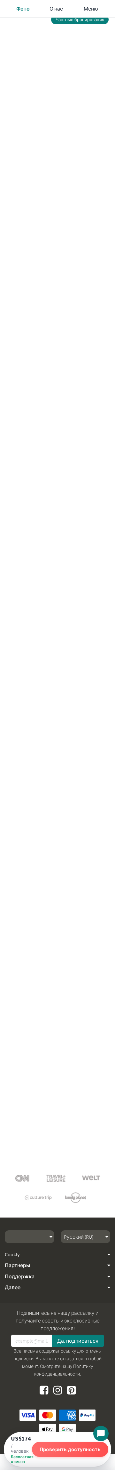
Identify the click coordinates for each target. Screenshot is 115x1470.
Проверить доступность (70, 1449)
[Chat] (101, 1433)
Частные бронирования (80, 19)
